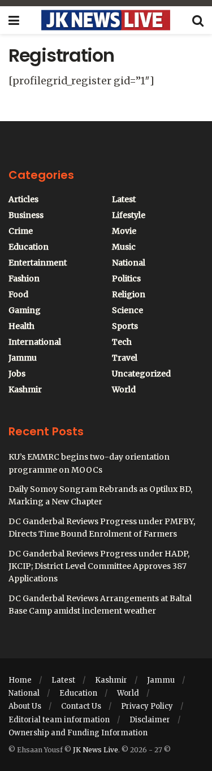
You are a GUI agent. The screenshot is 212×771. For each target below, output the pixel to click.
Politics (126, 278)
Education (28, 247)
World (124, 389)
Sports (125, 326)
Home (20, 680)
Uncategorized (141, 374)
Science (127, 310)
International (34, 342)
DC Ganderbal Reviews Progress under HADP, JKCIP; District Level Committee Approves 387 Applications (98, 566)
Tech (122, 342)
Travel (124, 358)
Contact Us (81, 706)
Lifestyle (128, 215)
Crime (20, 231)
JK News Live (95, 750)
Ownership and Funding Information (78, 733)
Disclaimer (149, 720)
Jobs (16, 374)
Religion (128, 294)
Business (26, 215)
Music (124, 247)
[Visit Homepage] (105, 20)
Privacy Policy (147, 706)
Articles (23, 199)
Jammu (22, 358)
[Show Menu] (13, 20)
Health (21, 326)
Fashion (24, 278)
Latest (124, 199)
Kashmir (25, 389)
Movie (124, 231)
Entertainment (37, 263)
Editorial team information (59, 720)
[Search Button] (198, 20)
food (18, 294)
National (128, 263)
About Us (24, 706)
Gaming (24, 310)
